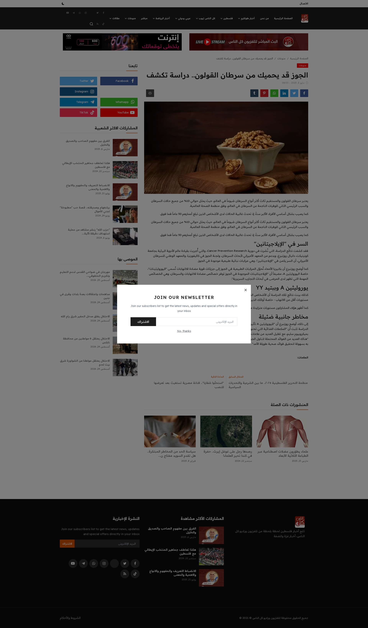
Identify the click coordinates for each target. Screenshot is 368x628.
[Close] (245, 290)
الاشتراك (143, 322)
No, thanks (184, 331)
